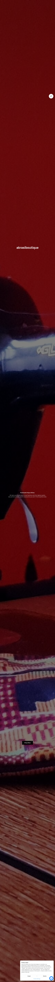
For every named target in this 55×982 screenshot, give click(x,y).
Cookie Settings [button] (36, 978)
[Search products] (51, 96)
